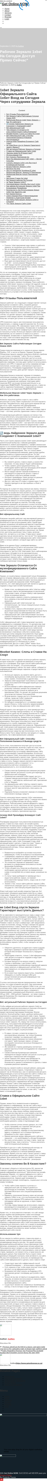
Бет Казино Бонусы (14, 194)
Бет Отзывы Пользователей (17, 114)
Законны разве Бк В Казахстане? (19, 153)
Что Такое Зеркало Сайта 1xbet (18, 203)
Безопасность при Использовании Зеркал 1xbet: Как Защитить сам (22, 191)
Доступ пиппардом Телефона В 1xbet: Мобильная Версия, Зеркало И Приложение (23, 171)
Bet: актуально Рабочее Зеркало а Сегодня (23, 149)
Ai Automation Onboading (15, 1381)
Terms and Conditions (13, 1385)
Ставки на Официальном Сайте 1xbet (21, 151)
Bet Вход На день (13, 169)
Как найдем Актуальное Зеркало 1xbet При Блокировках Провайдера (23, 187)
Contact (8, 1402)
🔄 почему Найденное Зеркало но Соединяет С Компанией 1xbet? (19, 125)
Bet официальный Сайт (15, 128)
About (7, 1398)
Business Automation (13, 1379)
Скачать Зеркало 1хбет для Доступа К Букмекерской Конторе (21, 164)
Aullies (11, 1339)
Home (7, 1396)
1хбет (41, 318)
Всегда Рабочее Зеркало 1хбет (18, 167)
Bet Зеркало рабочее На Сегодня (19, 180)
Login (7, 1407)
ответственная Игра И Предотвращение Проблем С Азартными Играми (22, 197)
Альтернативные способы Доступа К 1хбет (23, 184)
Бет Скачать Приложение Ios (17, 157)
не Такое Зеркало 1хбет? (16, 182)
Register (8, 1405)
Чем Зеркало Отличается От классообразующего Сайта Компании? (21, 131)
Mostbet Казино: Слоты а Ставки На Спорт (23, 134)
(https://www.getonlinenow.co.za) (29, 1363)
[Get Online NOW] (14, 4)
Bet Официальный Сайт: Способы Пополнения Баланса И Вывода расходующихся (19, 137)
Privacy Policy (10, 1383)
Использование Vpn (14, 155)
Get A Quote (9, 1377)
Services (8, 1400)
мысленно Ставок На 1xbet (17, 178)
